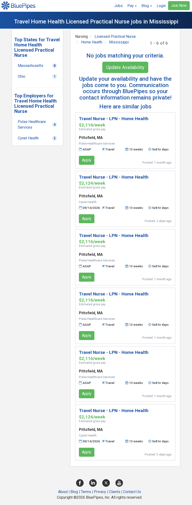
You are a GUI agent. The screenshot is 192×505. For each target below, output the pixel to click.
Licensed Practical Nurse (115, 36)
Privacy (100, 492)
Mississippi (119, 42)
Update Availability (125, 67)
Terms (86, 492)
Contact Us (132, 492)
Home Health (91, 42)
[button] (132, 6)
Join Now (179, 5)
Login (161, 6)
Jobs (118, 6)
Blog (74, 492)
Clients (114, 492)
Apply (86, 160)
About (63, 492)
